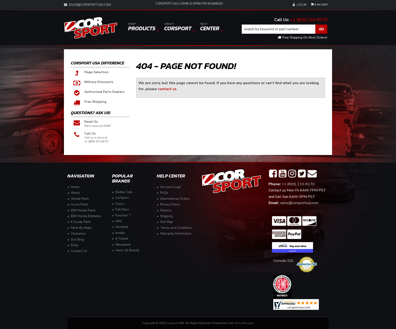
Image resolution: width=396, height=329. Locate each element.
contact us (167, 88)
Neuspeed (123, 244)
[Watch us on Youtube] (282, 174)
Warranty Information (175, 233)
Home (75, 187)
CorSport (122, 197)
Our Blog (77, 239)
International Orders (175, 198)
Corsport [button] (177, 27)
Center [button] (209, 27)
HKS (119, 221)
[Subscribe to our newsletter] (312, 174)
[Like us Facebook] (273, 174)
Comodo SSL (283, 260)
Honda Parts (80, 198)
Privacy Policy (170, 204)
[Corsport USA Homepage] (91, 28)
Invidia (120, 233)
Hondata (122, 227)
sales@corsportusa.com (90, 5)
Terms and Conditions (176, 227)
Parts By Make (81, 227)
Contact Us (79, 251)
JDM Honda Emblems (86, 216)
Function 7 (123, 215)
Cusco (120, 203)
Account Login (170, 187)
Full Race (122, 209)
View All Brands (127, 250)
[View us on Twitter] (302, 174)
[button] (284, 29)
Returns (166, 210)
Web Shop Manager (240, 323)
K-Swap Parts (81, 222)
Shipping (166, 216)
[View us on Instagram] (292, 174)
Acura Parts (79, 204)
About (75, 192)
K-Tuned (122, 238)
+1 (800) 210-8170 (308, 19)
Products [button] (141, 27)
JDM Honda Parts (83, 210)
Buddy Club (124, 192)
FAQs (75, 245)
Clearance (78, 233)
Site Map (166, 222)
